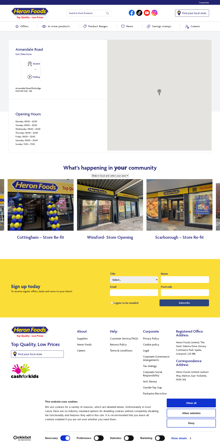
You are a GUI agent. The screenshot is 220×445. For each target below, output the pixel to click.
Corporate (204, 2)
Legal (146, 350)
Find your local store (194, 13)
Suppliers (82, 338)
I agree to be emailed (126, 303)
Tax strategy (150, 366)
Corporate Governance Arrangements (156, 358)
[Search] (107, 13)
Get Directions (23, 54)
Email (113, 286)
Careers (81, 350)
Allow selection (191, 413)
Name (164, 273)
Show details (179, 438)
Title (112, 273)
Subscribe (184, 302)
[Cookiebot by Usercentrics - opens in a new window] (22, 438)
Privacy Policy (151, 338)
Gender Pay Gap (152, 387)
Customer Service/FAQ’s (124, 338)
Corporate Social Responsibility (152, 373)
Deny (191, 423)
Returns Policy (118, 344)
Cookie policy (151, 344)
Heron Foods (84, 344)
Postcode (166, 286)
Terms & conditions (121, 350)
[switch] (99, 438)
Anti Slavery (150, 381)
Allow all (191, 403)
